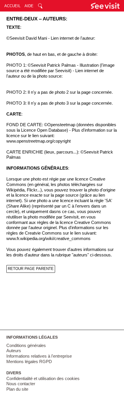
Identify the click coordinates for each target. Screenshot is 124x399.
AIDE (29, 6)
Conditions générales (26, 345)
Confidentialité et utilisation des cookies (43, 378)
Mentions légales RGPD (29, 361)
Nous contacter (20, 383)
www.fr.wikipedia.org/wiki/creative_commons (48, 238)
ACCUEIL (12, 6)
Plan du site (17, 389)
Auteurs (13, 350)
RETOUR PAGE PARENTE (31, 268)
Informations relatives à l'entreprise (39, 356)
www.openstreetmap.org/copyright (38, 141)
